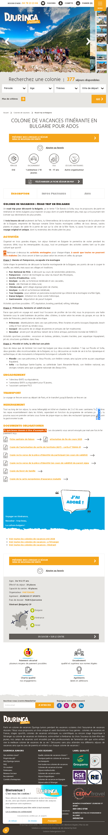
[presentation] (7, 41)
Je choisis (32, 821)
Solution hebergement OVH (54, 831)
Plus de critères (10, 99)
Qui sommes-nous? (11, 755)
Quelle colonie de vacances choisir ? (52, 755)
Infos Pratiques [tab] (54, 194)
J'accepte (52, 821)
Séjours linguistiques (46, 776)
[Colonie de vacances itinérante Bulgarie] (45, 41)
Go (98, 99)
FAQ (5, 764)
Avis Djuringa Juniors (11, 761)
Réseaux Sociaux (10, 773)
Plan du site (83, 824)
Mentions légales (71, 824)
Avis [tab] (88, 194)
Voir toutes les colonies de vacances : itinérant (32, 545)
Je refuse (12, 821)
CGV (61, 824)
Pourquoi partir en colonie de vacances (53, 758)
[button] (102, 12)
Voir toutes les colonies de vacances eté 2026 (32, 539)
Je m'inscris (44, 705)
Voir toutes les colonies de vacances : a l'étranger (34, 542)
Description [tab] (20, 194)
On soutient (8, 767)
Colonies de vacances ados (49, 773)
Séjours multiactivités (46, 770)
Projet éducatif (9, 758)
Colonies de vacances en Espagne (51, 779)
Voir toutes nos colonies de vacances (53, 764)
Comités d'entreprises (11, 779)
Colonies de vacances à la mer (50, 767)
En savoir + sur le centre (51, 637)
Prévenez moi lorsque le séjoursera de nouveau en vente (30, 138)
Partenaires (7, 770)
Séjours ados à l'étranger (48, 782)
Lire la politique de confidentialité (19, 812)
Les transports (43, 761)
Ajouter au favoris (55, 148)
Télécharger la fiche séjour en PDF (54, 182)
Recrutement (8, 776)
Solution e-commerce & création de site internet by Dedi (54, 828)
